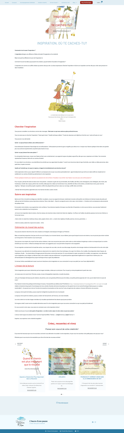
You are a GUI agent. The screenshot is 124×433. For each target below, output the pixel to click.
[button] (86, 2)
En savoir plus (31, 390)
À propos (14, 2)
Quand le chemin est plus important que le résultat (32, 377)
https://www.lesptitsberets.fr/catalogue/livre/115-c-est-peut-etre (87, 284)
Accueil (7, 2)
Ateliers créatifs (42, 2)
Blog (74, 2)
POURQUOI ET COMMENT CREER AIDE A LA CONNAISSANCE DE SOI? (92, 377)
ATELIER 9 (62, 377)
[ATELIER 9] (62, 361)
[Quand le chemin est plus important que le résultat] (31, 361)
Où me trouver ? (54, 2)
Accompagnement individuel (27, 2)
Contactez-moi (66, 2)
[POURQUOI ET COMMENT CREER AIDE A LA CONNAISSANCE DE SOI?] (92, 361)
